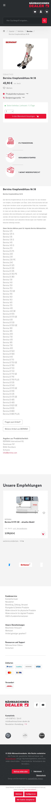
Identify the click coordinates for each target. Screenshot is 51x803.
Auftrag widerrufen (21, 771)
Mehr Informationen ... (30, 789)
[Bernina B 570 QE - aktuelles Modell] (25, 504)
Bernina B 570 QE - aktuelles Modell (19, 522)
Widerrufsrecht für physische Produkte (20, 610)
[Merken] (44, 513)
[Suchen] (44, 20)
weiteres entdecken (10, 541)
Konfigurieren (31, 794)
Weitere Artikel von (16, 429)
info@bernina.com (10, 453)
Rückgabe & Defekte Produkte (17, 607)
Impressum (38, 771)
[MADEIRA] (29, 565)
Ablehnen (18, 794)
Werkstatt (9, 630)
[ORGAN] (8, 565)
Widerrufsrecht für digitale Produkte (19, 613)
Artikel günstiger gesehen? (15, 633)
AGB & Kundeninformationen (16, 616)
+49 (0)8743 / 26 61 (13, 718)
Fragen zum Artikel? (13, 422)
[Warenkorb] (46, 11)
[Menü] (5, 4)
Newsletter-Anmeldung (14, 724)
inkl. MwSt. (17, 83)
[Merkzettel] (35, 11)
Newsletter (9, 602)
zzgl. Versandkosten (20, 528)
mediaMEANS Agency (35, 778)
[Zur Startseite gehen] (39, 4)
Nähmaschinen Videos (14, 645)
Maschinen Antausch (13, 628)
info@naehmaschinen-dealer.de (17, 721)
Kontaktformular (11, 599)
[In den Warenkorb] (43, 534)
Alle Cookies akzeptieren (25, 799)
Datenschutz (41, 775)
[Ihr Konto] (40, 11)
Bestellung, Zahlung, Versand (16, 604)
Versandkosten (11, 758)
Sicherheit (9, 648)
